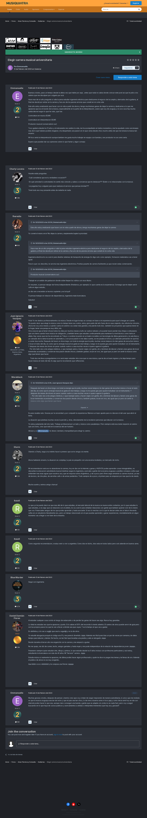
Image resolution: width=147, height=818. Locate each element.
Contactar (73, 810)
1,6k (18, 647)
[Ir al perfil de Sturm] (17, 455)
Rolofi (17, 500)
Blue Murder (17, 577)
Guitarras (38, 69)
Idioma (64, 810)
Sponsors (35, 9)
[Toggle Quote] (32, 222)
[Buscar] (139, 9)
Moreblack (16, 377)
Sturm (17, 447)
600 (18, 245)
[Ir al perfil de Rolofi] (17, 509)
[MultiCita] (30, 148)
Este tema (130, 9)
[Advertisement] (47, 31)
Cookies (82, 810)
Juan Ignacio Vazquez (16, 317)
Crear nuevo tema (103, 77)
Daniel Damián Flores (17, 617)
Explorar (61, 9)
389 (18, 347)
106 (18, 117)
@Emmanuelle (43, 431)
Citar (35, 149)
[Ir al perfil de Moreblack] (17, 385)
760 (18, 406)
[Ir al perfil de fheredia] (17, 224)
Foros (9, 9)
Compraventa (48, 9)
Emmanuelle (22, 66)
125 (18, 530)
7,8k (18, 198)
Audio (26, 9)
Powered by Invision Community (73, 814)
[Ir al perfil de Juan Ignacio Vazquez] (17, 326)
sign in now (58, 734)
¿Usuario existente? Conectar (115, 3)
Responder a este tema (127, 77)
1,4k (18, 476)
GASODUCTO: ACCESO (73, 52)
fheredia (17, 216)
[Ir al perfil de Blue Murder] (17, 585)
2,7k (18, 606)
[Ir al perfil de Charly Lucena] (17, 177)
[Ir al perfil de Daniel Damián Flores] (17, 626)
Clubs (18, 9)
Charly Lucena (17, 169)
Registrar (136, 3)
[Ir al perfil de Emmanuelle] (10, 67)
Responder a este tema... (29, 744)
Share (116, 68)
